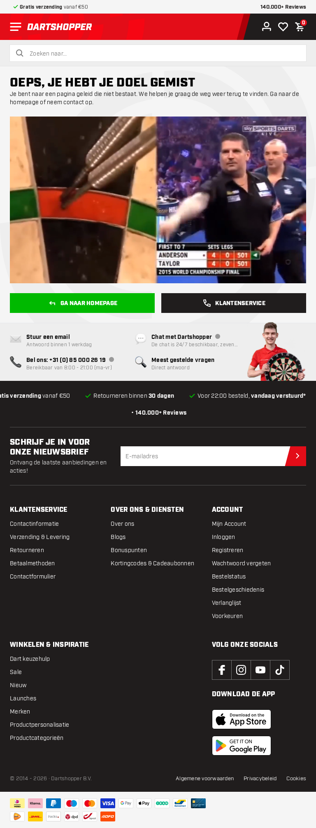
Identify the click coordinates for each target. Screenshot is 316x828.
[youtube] (260, 670)
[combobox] (163, 54)
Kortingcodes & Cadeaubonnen (152, 563)
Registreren (228, 550)
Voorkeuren (227, 616)
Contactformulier (33, 576)
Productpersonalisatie (39, 724)
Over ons (122, 523)
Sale (16, 672)
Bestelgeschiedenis (238, 589)
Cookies (296, 778)
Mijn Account (229, 523)
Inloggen (223, 537)
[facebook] (222, 670)
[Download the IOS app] (241, 719)
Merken (20, 711)
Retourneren (27, 550)
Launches (23, 698)
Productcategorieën (37, 738)
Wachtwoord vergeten (241, 563)
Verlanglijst (227, 602)
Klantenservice (240, 303)
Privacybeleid (260, 778)
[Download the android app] (241, 746)
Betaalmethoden (32, 563)
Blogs (118, 537)
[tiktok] (280, 670)
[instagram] (241, 670)
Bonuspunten (129, 550)
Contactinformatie (34, 523)
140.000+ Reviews (283, 7)
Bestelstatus (229, 576)
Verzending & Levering (40, 537)
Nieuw (18, 685)
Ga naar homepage (88, 303)
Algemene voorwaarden (205, 778)
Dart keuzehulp (30, 658)
